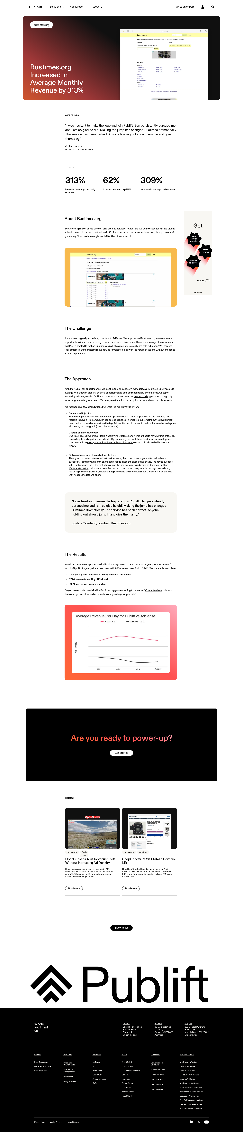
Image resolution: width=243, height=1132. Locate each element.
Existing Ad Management (69, 1071)
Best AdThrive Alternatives (191, 1104)
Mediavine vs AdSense (189, 1075)
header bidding (142, 396)
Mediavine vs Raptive (188, 1062)
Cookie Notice (55, 1122)
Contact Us (126, 1088)
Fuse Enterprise (41, 1071)
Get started (121, 753)
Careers (125, 1075)
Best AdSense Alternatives (191, 1109)
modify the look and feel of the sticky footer (110, 442)
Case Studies (98, 1075)
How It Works (127, 1066)
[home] (35, 6)
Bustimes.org (72, 228)
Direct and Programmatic (69, 1064)
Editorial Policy (128, 1092)
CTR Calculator (157, 1089)
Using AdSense (69, 1082)
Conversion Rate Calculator (157, 1064)
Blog (94, 1066)
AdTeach (96, 1062)
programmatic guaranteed (84, 400)
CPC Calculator (157, 1085)
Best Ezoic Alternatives (189, 1096)
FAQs (95, 1083)
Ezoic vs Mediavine (187, 1066)
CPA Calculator (157, 1080)
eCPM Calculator (158, 1070)
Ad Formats (97, 1071)
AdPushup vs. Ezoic (188, 1071)
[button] (57, 7)
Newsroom (126, 1079)
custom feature (90, 423)
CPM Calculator (157, 1075)
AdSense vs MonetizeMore (191, 1088)
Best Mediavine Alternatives (191, 1092)
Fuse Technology (41, 1062)
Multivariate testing (79, 468)
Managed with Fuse (42, 1066)
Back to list (121, 927)
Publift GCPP (127, 1096)
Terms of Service (72, 1122)
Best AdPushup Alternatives (191, 1100)
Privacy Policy (39, 1122)
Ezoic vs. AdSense (187, 1079)
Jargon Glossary (99, 1079)
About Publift (127, 1062)
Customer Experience (131, 1071)
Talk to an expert (184, 6)
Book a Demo (127, 1083)
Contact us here (153, 590)
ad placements (164, 400)
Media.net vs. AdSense (189, 1083)
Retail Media (68, 1077)
